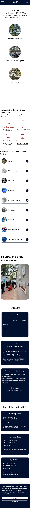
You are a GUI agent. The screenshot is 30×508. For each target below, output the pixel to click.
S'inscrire (15, 83)
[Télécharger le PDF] (22, 144)
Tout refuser (14, 502)
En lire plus (5, 383)
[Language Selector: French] (25, 2)
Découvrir (15, 74)
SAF (15, 2)
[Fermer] (28, 486)
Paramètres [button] (15, 505)
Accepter (15, 498)
